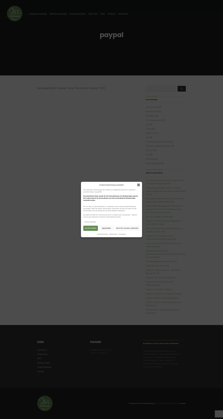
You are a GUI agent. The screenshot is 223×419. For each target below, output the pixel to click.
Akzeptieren (90, 228)
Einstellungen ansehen (127, 228)
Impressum (122, 234)
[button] (138, 185)
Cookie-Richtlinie (102, 234)
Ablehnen (106, 228)
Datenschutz (113, 234)
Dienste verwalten (90, 222)
